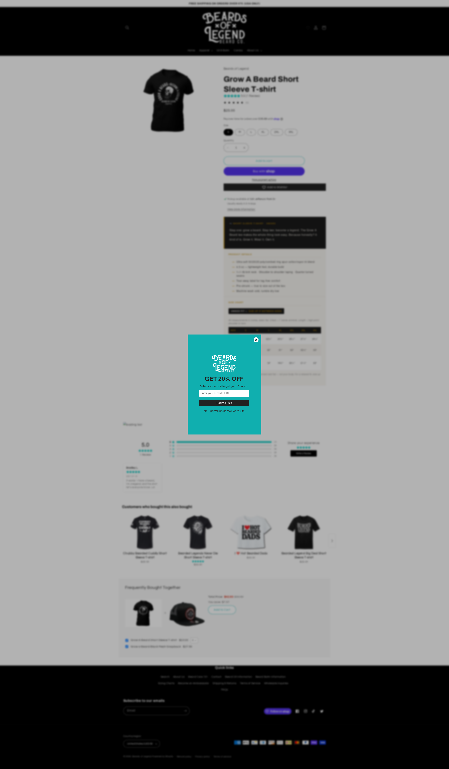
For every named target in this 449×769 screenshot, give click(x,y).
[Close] (256, 339)
